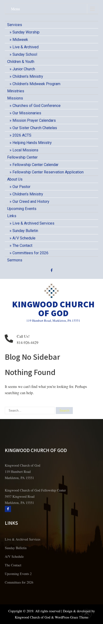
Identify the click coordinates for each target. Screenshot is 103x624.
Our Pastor (21, 186)
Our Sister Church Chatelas (34, 128)
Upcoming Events (21, 208)
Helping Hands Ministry (32, 142)
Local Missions (25, 150)
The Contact (22, 245)
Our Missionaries (26, 113)
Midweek (20, 39)
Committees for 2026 (30, 253)
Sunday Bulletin (25, 230)
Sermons (14, 260)
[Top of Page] (89, 614)
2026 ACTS (21, 135)
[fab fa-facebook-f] (51, 270)
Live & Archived (25, 47)
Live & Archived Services (33, 223)
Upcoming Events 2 (18, 573)
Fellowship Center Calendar (35, 164)
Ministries (15, 91)
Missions (15, 98)
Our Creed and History (30, 201)
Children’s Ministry (27, 76)
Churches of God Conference (36, 105)
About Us (15, 179)
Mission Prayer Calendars (34, 120)
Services (14, 24)
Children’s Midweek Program (36, 84)
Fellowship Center (22, 157)
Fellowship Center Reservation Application (48, 172)
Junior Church (23, 69)
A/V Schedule (23, 238)
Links (11, 216)
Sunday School (24, 54)
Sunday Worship (26, 32)
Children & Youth (20, 61)
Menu (15, 8)
